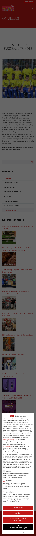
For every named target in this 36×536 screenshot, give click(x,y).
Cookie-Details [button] (10, 532)
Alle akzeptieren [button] (18, 508)
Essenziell (8, 471)
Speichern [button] (18, 513)
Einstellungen (7, 446)
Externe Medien (10, 492)
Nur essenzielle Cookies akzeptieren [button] (18, 519)
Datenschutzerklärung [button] (18, 532)
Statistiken (9, 480)
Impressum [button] (26, 532)
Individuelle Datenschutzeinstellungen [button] (18, 527)
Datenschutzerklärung (9, 439)
